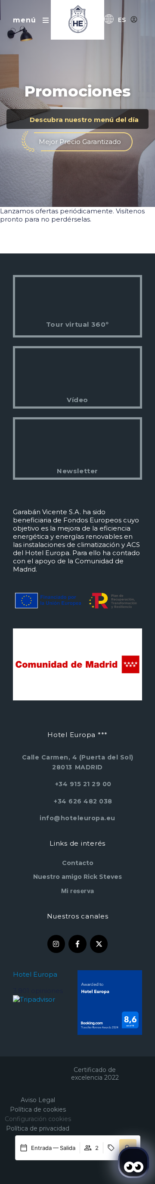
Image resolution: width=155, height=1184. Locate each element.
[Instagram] (56, 944)
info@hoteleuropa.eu (77, 818)
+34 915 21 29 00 (83, 784)
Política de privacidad (37, 1128)
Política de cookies (38, 1109)
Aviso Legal (38, 1100)
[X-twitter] (99, 944)
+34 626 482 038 (83, 801)
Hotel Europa (35, 974)
